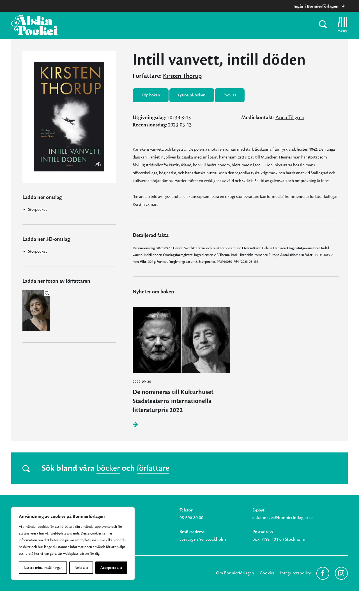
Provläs (230, 95)
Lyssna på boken (191, 95)
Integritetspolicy (295, 573)
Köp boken (150, 95)
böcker (108, 468)
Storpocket (37, 209)
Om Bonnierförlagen (235, 573)
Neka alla (81, 567)
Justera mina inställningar (43, 567)
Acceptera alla (111, 567)
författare (153, 468)
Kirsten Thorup (182, 76)
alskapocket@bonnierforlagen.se (282, 517)
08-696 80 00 (191, 517)
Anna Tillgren (289, 117)
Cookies (267, 573)
